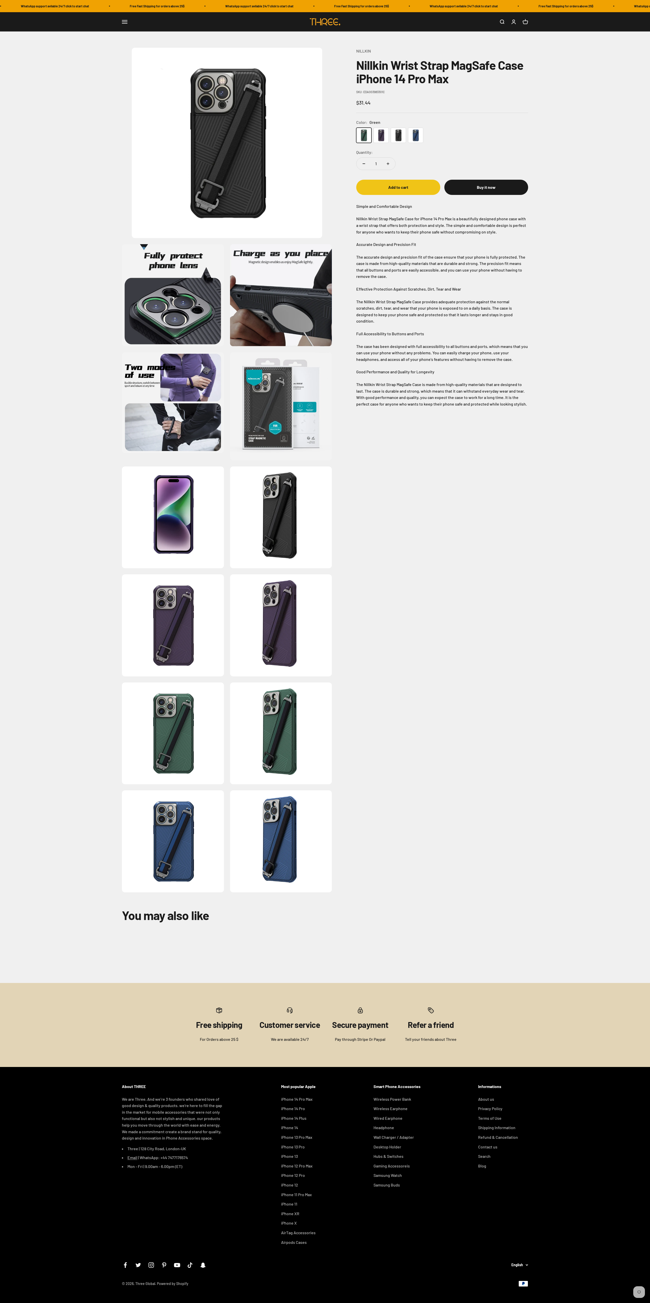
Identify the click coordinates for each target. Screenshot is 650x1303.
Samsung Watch (387, 1175)
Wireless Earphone (390, 1108)
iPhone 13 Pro (293, 1146)
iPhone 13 (289, 1156)
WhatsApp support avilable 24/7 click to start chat (221, 6)
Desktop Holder (387, 1146)
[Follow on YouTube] (177, 1265)
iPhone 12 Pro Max (297, 1165)
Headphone (383, 1127)
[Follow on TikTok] (190, 1265)
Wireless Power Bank (392, 1099)
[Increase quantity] (388, 164)
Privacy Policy (490, 1108)
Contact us (487, 1146)
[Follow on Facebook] (125, 1265)
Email (132, 1157)
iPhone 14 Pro (293, 1108)
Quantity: (364, 152)
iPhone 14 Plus (293, 1118)
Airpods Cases (294, 1242)
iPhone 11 (289, 1203)
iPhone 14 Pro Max (297, 1099)
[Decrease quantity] (363, 164)
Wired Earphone (387, 1118)
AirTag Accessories (298, 1232)
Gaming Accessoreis (391, 1165)
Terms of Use (489, 1118)
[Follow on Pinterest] (164, 1265)
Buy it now (486, 187)
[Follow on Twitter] (138, 1265)
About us (486, 1099)
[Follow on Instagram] (151, 1265)
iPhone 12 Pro (293, 1175)
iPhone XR (290, 1213)
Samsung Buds (386, 1184)
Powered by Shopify (172, 1283)
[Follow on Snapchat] (203, 1265)
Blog (482, 1165)
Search (484, 1156)
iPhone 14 (289, 1127)
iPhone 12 (289, 1184)
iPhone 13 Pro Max (296, 1137)
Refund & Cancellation (498, 1137)
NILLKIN (363, 50)
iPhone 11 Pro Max (296, 1194)
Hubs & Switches (388, 1156)
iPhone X (289, 1223)
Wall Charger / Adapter (393, 1137)
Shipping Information (496, 1127)
